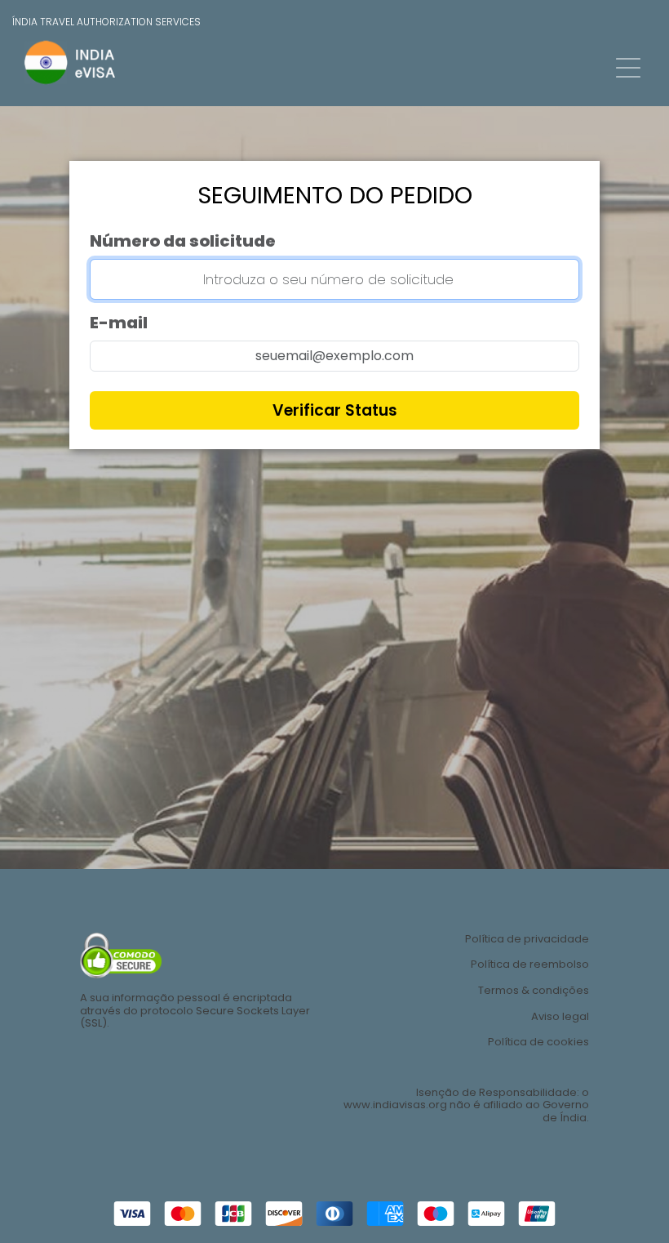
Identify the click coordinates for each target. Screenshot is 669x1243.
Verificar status (334, 410)
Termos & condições (533, 990)
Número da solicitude (183, 241)
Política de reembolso (530, 964)
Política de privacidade (527, 939)
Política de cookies (538, 1042)
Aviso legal (560, 1016)
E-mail (119, 322)
